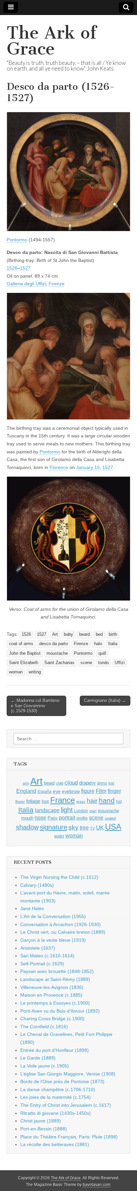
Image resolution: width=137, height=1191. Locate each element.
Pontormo (17, 239)
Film (101, 791)
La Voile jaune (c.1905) (44, 1066)
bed (99, 634)
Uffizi (120, 662)
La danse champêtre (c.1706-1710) (57, 1089)
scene (86, 662)
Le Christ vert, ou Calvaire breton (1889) (62, 932)
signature (53, 827)
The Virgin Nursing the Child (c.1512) (59, 877)
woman (16, 672)
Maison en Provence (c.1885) (51, 995)
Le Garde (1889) (38, 1058)
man (92, 811)
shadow (27, 827)
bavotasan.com (96, 1184)
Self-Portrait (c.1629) (42, 963)
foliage (33, 801)
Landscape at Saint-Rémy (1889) (55, 979)
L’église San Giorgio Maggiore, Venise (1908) (67, 1073)
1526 (12, 268)
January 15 (88, 467)
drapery (87, 783)
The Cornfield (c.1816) (44, 1026)
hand (107, 800)
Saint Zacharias (59, 662)
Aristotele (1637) (37, 948)
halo (98, 643)
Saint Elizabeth (23, 662)
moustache (57, 653)
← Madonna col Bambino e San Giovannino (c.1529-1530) (35, 705)
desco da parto (53, 643)
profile (82, 818)
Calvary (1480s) (37, 885)
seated (110, 818)
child (59, 783)
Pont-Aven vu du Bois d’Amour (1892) (60, 1011)
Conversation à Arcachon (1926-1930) (60, 924)
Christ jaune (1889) (40, 1120)
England (26, 791)
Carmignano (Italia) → (105, 700)
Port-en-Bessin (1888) (43, 1128)
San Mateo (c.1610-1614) (47, 955)
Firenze (57, 283)
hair (92, 800)
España (45, 791)
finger (114, 791)
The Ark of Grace (51, 41)
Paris (53, 818)
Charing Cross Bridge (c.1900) (52, 1018)
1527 (25, 268)
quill (102, 653)
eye (57, 791)
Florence (59, 467)
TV (92, 828)
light (67, 810)
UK (100, 827)
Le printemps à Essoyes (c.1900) (55, 1003)
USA (113, 826)
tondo (103, 662)
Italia (112, 643)
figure (87, 791)
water (59, 836)
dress (102, 783)
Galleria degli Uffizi (26, 283)
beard (84, 634)
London (81, 811)
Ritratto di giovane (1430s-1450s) (55, 1113)
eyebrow (71, 791)
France (62, 800)
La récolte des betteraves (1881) (54, 1144)
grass (80, 802)
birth (113, 634)
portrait (67, 818)
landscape (47, 810)
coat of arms (21, 643)
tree (84, 828)
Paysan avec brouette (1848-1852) (57, 971)
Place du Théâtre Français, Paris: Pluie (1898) (69, 1136)
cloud (71, 782)
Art (55, 634)
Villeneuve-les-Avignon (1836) (51, 987)
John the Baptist (25, 653)
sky (73, 827)
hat (119, 801)
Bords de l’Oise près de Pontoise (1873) (62, 1081)
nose (40, 818)
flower (20, 802)
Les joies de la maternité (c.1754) (55, 1097)
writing (35, 672)
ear (111, 783)
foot (45, 801)
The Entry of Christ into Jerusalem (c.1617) (65, 1105)
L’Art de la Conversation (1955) (53, 916)
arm (26, 783)
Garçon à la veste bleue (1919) (53, 940)
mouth (27, 818)
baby (68, 634)
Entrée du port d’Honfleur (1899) (54, 1050)
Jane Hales (32, 908)
